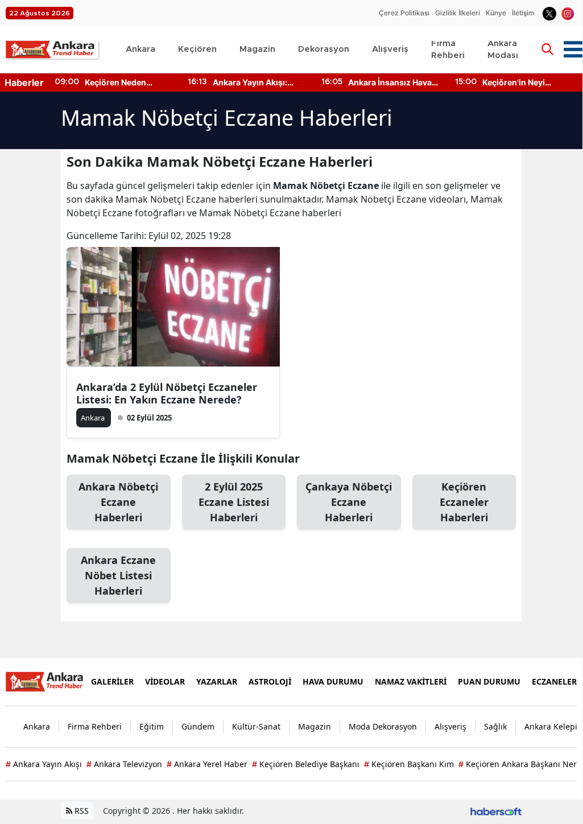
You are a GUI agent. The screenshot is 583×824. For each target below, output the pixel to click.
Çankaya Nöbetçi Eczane (348, 502)
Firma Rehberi (95, 726)
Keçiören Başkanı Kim (409, 764)
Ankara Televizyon (124, 764)
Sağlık (495, 726)
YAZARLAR (216, 681)
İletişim (523, 13)
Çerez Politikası (404, 13)
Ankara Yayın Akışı (44, 764)
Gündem (197, 726)
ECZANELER (554, 681)
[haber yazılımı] (496, 811)
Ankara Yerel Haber (207, 764)
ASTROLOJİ (270, 681)
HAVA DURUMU (333, 681)
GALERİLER (112, 681)
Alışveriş (450, 726)
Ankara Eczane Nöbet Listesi (118, 575)
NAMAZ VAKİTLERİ (410, 681)
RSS (80, 810)
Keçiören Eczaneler (464, 502)
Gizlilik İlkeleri (457, 13)
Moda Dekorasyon (383, 726)
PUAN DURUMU (489, 681)
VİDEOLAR (165, 681)
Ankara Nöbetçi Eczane (118, 502)
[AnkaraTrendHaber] (46, 680)
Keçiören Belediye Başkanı (305, 764)
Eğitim (151, 726)
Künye (496, 13)
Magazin (314, 726)
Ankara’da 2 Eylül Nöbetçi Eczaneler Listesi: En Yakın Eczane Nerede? (166, 393)
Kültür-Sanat (256, 726)
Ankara (36, 726)
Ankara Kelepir (552, 726)
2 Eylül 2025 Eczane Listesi (234, 502)
